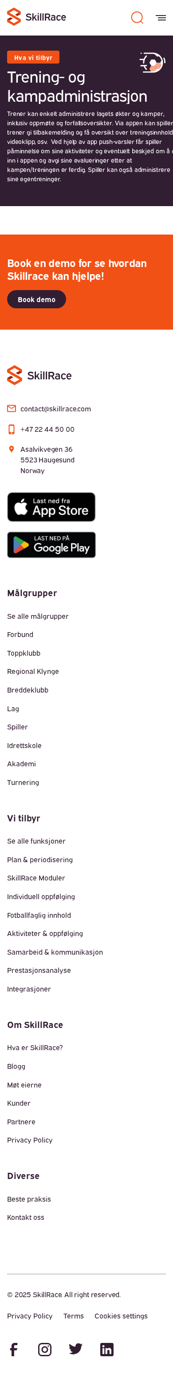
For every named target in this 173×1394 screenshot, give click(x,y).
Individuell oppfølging (41, 896)
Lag (13, 708)
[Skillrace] (37, 18)
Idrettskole (24, 745)
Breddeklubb (27, 689)
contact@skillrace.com (55, 408)
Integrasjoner (29, 988)
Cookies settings (121, 1315)
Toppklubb (23, 652)
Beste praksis (29, 1198)
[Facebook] (13, 1350)
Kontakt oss (25, 1217)
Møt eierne (24, 1084)
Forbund (20, 634)
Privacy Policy (30, 1139)
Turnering (23, 782)
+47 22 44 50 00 (47, 429)
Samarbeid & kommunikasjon (55, 951)
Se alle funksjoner (36, 840)
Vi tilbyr (23, 817)
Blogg (16, 1066)
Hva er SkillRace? (35, 1047)
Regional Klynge (33, 671)
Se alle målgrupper (38, 616)
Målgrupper (32, 592)
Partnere (21, 1121)
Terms (73, 1315)
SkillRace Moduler (36, 877)
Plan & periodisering (40, 859)
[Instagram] (44, 1350)
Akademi (21, 763)
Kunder (19, 1102)
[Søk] (137, 17)
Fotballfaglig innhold (39, 915)
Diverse (23, 1175)
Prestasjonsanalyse (39, 970)
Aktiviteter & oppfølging (45, 933)
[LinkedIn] (107, 1350)
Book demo (36, 299)
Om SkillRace (35, 1024)
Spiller (17, 726)
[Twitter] (76, 1350)
